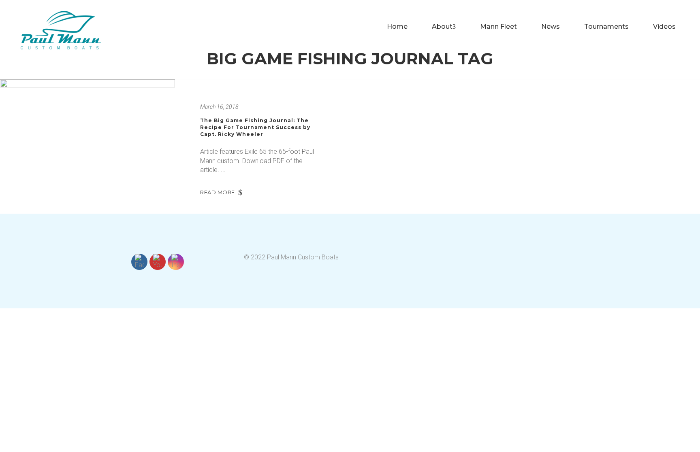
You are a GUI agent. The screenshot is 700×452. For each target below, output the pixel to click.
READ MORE (217, 192)
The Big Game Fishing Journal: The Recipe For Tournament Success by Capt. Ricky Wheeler (255, 127)
